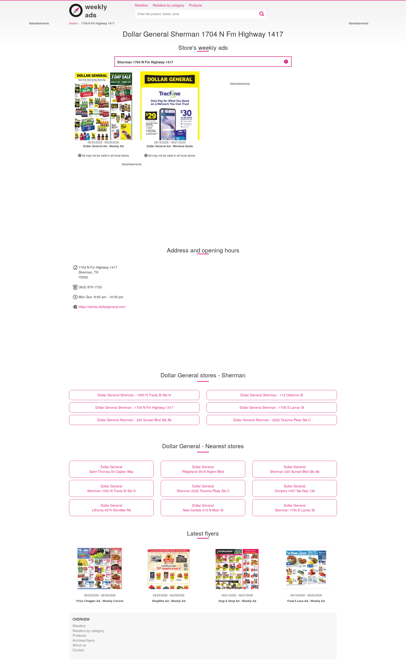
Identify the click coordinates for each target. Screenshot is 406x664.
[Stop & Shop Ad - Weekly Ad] (237, 568)
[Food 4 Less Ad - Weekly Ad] (306, 568)
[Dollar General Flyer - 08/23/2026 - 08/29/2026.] (103, 105)
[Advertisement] (43, 95)
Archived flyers (84, 640)
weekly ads (96, 10)
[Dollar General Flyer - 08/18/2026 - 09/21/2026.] (170, 105)
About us (79, 644)
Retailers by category (168, 5)
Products (195, 5)
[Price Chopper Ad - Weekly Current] (99, 568)
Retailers (141, 5)
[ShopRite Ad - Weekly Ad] (168, 568)
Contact (78, 649)
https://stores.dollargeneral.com (101, 306)
